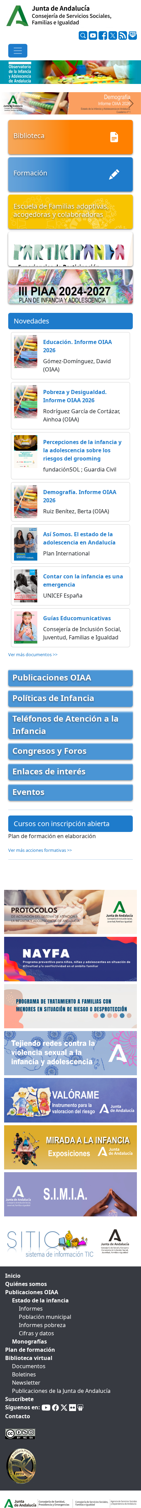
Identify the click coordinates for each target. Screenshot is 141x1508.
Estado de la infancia (40, 1300)
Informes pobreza (42, 1325)
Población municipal (45, 1317)
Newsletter (26, 1382)
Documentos (29, 1366)
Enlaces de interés (49, 771)
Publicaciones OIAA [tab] (31, 1292)
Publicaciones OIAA (51, 677)
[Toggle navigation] (17, 51)
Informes (31, 1308)
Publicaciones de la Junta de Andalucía (61, 1391)
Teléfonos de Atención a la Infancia (65, 724)
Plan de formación (30, 1349)
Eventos (28, 791)
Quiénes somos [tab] (26, 1284)
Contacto (17, 1416)
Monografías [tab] (29, 1341)
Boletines (24, 1374)
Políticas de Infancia (53, 697)
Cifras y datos (36, 1333)
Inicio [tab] (13, 1275)
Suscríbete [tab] (19, 1399)
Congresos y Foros (49, 750)
